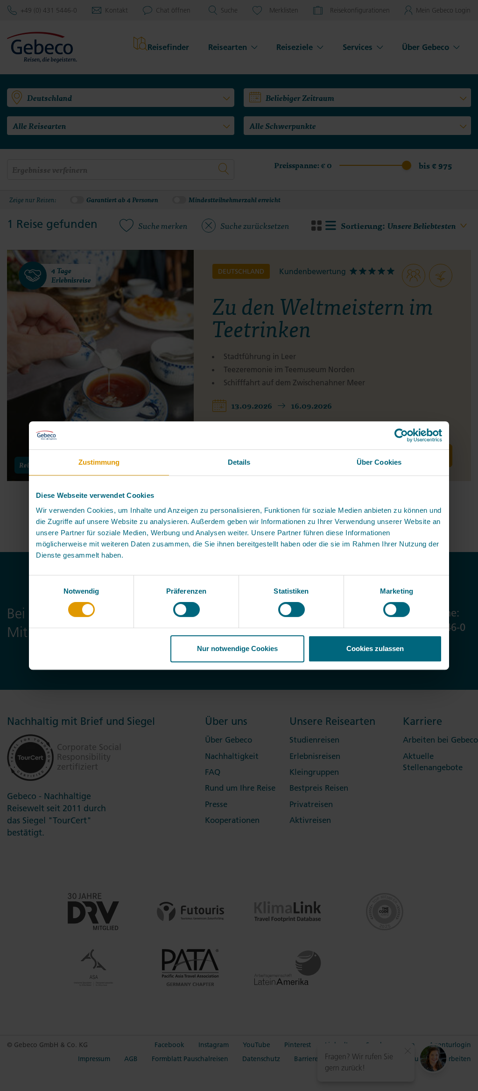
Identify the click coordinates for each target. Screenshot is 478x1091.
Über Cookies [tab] (379, 462)
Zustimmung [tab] (99, 462)
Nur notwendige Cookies (237, 648)
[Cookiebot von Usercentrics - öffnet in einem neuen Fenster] (401, 435)
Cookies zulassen (375, 648)
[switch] (186, 609)
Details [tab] (239, 462)
